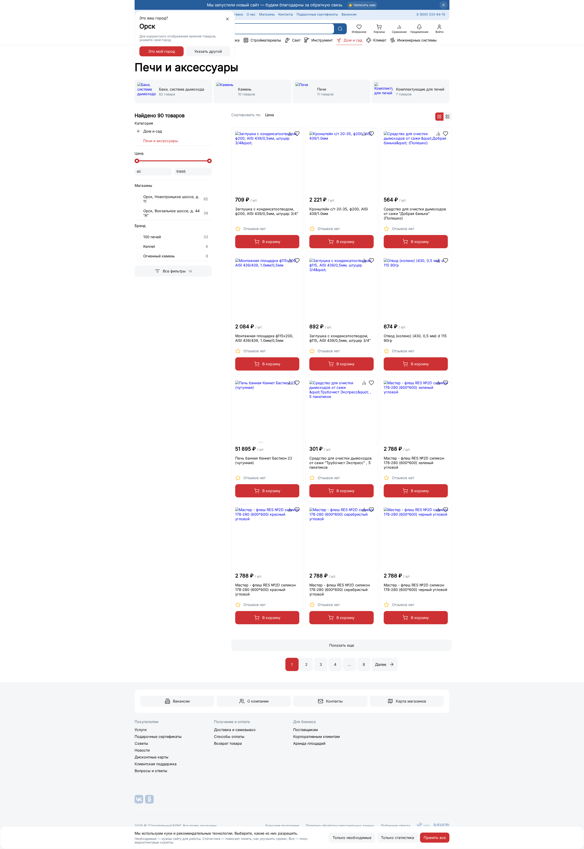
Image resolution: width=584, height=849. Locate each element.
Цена (269, 114)
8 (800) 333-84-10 (431, 14)
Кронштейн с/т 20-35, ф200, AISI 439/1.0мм (338, 211)
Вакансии (349, 14)
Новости (142, 750)
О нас (251, 14)
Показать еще (341, 645)
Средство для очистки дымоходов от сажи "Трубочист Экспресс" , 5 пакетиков (340, 463)
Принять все (435, 837)
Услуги (140, 729)
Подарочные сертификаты (317, 14)
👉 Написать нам (362, 5)
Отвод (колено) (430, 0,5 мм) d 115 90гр (415, 338)
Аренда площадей (309, 743)
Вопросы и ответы (151, 770)
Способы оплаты (229, 736)
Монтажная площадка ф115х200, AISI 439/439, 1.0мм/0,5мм (264, 338)
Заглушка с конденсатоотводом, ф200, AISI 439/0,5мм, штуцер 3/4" (266, 211)
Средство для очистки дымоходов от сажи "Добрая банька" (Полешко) (415, 213)
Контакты (285, 14)
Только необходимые (352, 837)
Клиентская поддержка (156, 764)
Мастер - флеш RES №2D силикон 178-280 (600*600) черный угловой (415, 587)
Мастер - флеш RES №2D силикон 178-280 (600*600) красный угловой (265, 589)
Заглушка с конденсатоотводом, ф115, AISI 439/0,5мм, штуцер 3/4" (340, 338)
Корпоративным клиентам (316, 736)
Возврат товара (228, 743)
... (349, 664)
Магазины (267, 14)
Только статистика (397, 837)
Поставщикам (305, 729)
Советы (141, 743)
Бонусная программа (282, 826)
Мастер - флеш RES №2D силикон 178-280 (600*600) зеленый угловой (414, 463)
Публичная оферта (395, 826)
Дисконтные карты (151, 757)
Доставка (235, 14)
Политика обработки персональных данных (340, 826)
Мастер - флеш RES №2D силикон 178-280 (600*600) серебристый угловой (339, 589)
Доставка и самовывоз (235, 729)
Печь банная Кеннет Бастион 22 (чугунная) (263, 460)
